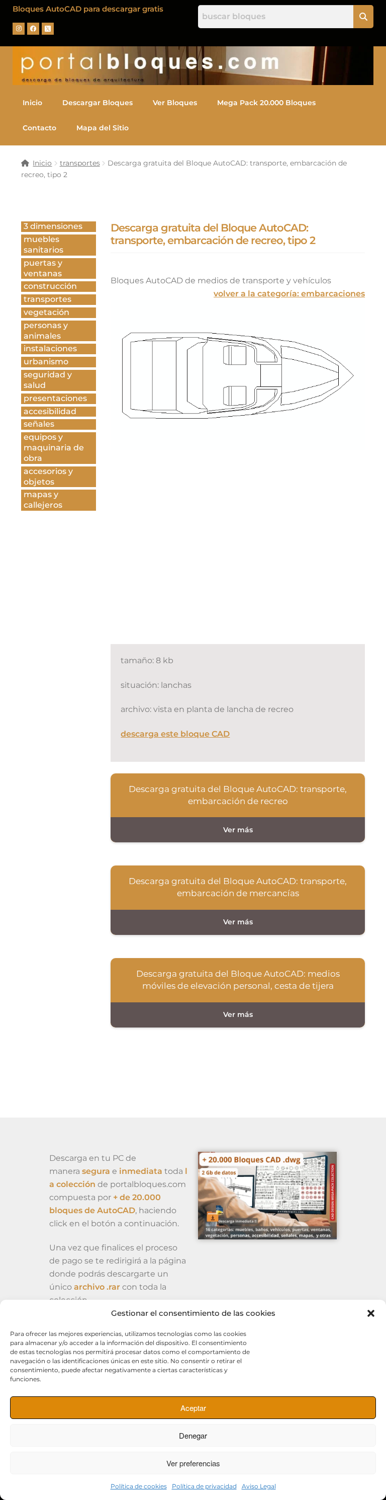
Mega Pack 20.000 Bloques (266, 102)
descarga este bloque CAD (175, 734)
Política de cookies (139, 1486)
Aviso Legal (259, 1486)
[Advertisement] (248, 558)
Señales (39, 424)
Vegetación (46, 312)
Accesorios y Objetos (48, 476)
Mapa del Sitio (102, 127)
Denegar (193, 1435)
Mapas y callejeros (43, 500)
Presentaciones (55, 398)
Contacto (39, 127)
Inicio (32, 102)
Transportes (47, 299)
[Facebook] (33, 29)
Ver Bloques (175, 102)
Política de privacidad (204, 1486)
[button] (371, 1313)
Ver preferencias (193, 1463)
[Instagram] (19, 29)
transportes (80, 163)
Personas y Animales (46, 331)
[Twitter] (48, 29)
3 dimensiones (53, 226)
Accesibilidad (50, 411)
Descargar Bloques (97, 102)
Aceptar (193, 1407)
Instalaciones (50, 348)
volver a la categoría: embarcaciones (289, 293)
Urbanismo (46, 361)
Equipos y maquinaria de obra (54, 447)
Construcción (50, 286)
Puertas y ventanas (43, 268)
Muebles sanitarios (43, 244)
